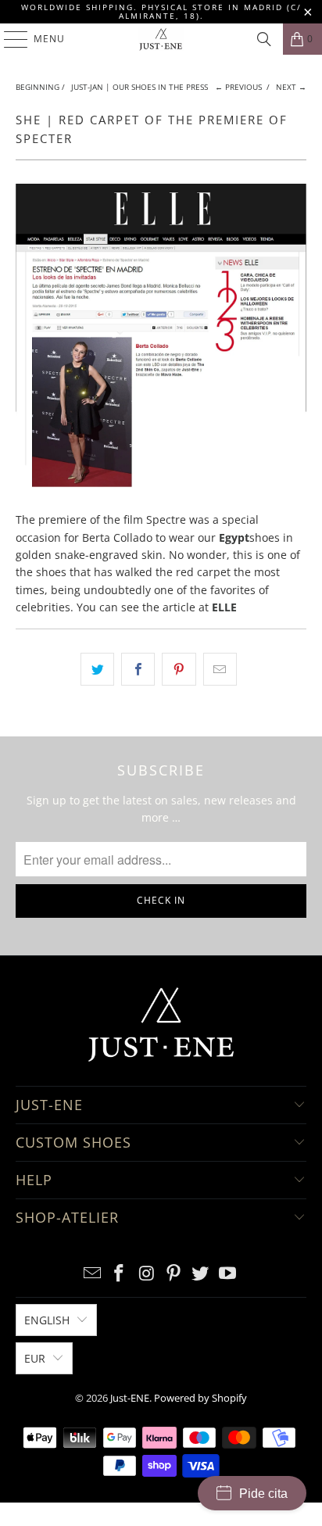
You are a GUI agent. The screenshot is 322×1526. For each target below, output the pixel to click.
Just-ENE (129, 1398)
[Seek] (264, 39)
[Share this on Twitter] (97, 669)
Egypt (234, 537)
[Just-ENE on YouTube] (228, 1273)
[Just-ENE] (161, 39)
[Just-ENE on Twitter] (201, 1273)
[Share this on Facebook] (138, 669)
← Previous (238, 86)
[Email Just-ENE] (92, 1273)
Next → (291, 86)
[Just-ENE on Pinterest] (173, 1273)
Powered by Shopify (200, 1398)
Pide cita (263, 1493)
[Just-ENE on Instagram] (147, 1273)
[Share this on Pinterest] (178, 669)
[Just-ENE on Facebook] (119, 1273)
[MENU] (8, 39)
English (47, 1320)
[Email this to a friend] (220, 669)
